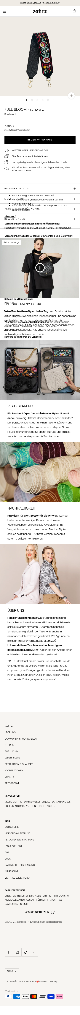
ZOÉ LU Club (11, 751)
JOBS (8, 858)
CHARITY (9, 776)
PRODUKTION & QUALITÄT (19, 764)
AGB (7, 852)
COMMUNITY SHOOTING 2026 (21, 738)
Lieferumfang (14, 198)
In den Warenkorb (40, 139)
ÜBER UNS (10, 732)
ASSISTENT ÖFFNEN (37, 912)
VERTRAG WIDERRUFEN (17, 877)
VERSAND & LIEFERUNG (17, 833)
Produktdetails (16, 188)
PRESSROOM (12, 783)
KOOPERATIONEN (14, 770)
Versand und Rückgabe (22, 208)
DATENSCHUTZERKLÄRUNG (20, 864)
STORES (9, 744)
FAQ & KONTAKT (13, 845)
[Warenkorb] (74, 11)
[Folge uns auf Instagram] (17, 952)
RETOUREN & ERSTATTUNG (19, 839)
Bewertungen (14, 218)
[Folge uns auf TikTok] (25, 952)
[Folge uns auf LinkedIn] (34, 952)
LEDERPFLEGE (12, 757)
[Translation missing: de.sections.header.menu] (4, 11)
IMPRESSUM (11, 871)
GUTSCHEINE (12, 826)
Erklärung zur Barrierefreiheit (46, 921)
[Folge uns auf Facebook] (9, 952)
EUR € (10, 971)
